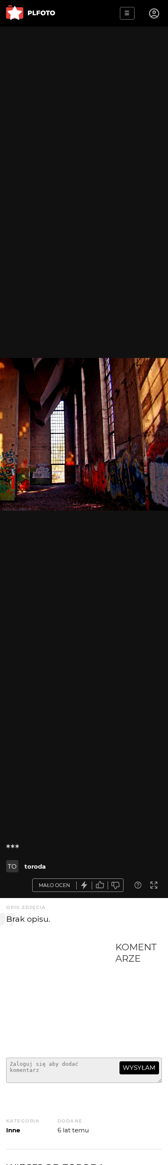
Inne (13, 1130)
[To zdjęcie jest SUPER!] (84, 885)
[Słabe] (116, 885)
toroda (35, 866)
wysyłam (139, 1068)
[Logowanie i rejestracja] (154, 13)
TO (12, 866)
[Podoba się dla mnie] (100, 885)
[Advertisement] (60, 996)
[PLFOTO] (30, 13)
